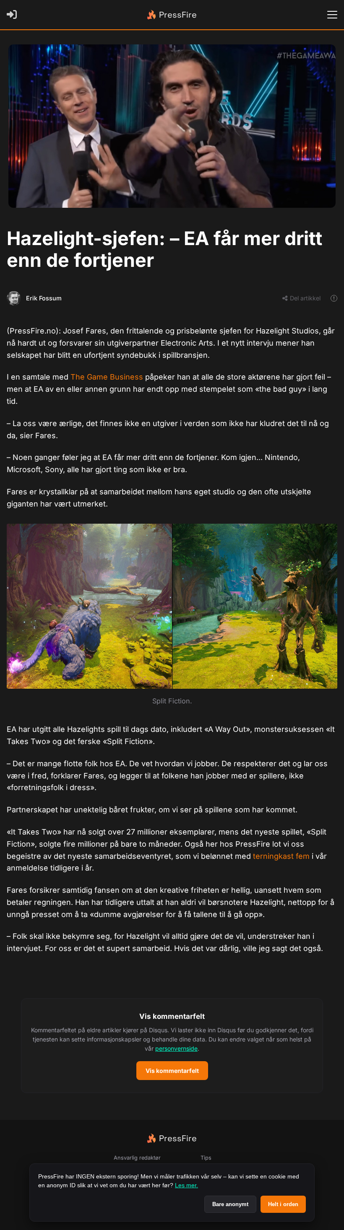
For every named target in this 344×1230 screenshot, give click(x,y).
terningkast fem (281, 856)
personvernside (176, 1048)
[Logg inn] (13, 14)
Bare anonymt (230, 1204)
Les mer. (186, 1185)
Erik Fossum (44, 298)
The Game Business (106, 376)
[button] (172, 1045)
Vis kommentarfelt (172, 1070)
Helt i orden (283, 1204)
